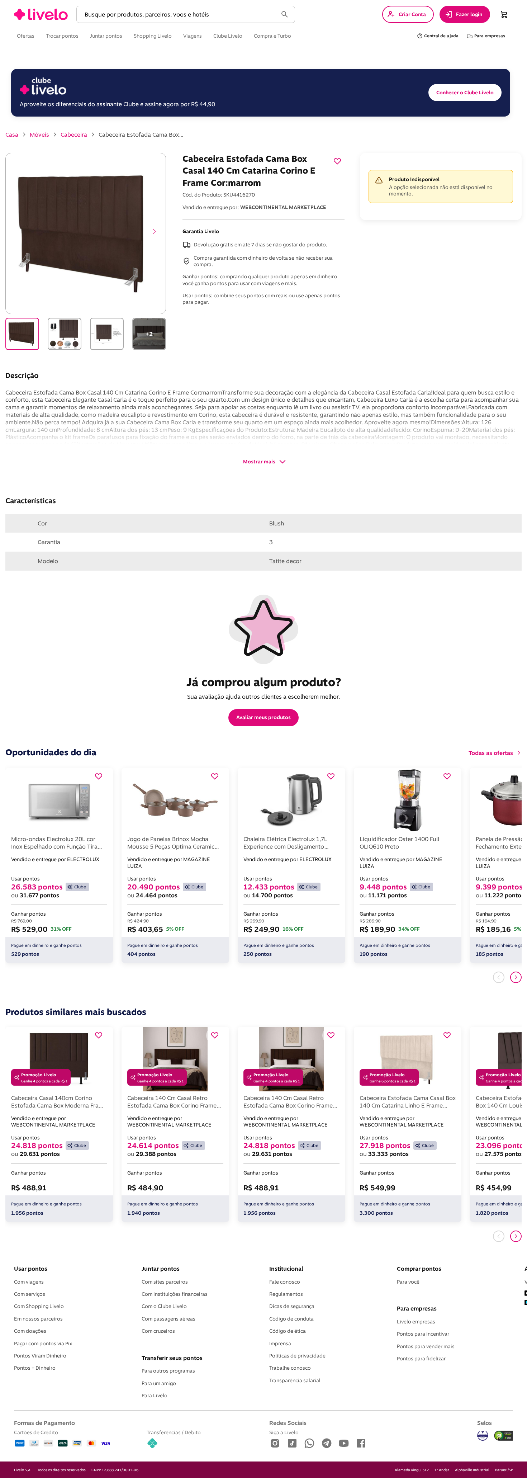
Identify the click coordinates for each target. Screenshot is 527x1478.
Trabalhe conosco (290, 1368)
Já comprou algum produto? (263, 682)
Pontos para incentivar (423, 1334)
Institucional (286, 1268)
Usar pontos (30, 1268)
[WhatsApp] (309, 1443)
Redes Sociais (288, 1422)
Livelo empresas (416, 1321)
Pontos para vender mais (426, 1346)
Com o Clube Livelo (164, 1306)
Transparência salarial (295, 1380)
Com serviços (29, 1294)
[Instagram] (275, 1443)
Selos (484, 1422)
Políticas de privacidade (297, 1356)
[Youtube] (344, 1443)
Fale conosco (284, 1282)
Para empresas (417, 1308)
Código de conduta (291, 1319)
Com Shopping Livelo (39, 1306)
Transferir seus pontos (172, 1357)
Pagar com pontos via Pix (43, 1343)
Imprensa (280, 1343)
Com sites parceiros (165, 1282)
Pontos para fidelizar (421, 1358)
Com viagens (29, 1282)
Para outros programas (168, 1371)
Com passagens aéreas (168, 1319)
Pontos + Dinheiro (35, 1368)
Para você (408, 1282)
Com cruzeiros (158, 1331)
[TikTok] (292, 1443)
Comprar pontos (419, 1268)
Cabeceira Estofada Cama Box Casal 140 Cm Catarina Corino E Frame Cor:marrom (142, 134)
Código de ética (287, 1331)
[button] (178, 14)
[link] (41, 14)
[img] (503, 1436)
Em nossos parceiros (38, 1319)
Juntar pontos (161, 1268)
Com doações (30, 1331)
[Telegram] (326, 1443)
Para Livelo (154, 1395)
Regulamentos (286, 1294)
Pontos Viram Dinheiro (40, 1356)
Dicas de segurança (291, 1306)
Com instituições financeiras (175, 1294)
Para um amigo (159, 1383)
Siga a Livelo (284, 1432)
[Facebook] (361, 1443)
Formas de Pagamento (44, 1422)
